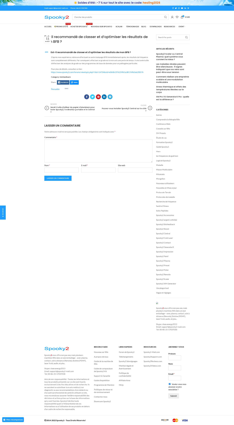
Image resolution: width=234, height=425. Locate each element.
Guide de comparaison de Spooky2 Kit (103, 369)
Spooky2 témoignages (128, 361)
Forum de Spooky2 (126, 352)
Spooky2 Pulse (162, 270)
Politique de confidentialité (125, 374)
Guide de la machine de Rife (103, 362)
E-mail (84, 165)
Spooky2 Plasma (163, 261)
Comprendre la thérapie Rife (168, 119)
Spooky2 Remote (163, 274)
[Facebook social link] (173, 8)
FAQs (121, 385)
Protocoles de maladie (165, 197)
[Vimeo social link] (188, 8)
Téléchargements (126, 357)
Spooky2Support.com (153, 357)
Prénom (172, 353)
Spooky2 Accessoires (165, 215)
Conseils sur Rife (163, 128)
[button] (98, 52)
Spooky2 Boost (162, 229)
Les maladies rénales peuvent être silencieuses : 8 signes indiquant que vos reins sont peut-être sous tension (170, 68)
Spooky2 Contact (163, 242)
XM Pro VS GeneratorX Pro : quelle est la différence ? (172, 98)
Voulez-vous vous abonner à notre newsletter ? (177, 387)
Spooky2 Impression (164, 251)
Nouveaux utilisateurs (165, 183)
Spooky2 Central (163, 233)
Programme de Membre (104, 385)
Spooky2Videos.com (152, 366)
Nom (47, 165)
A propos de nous (101, 357)
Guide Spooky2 (162, 147)
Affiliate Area (124, 380)
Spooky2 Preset (162, 265)
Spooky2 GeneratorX (165, 247)
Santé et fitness (162, 206)
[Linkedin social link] (185, 8)
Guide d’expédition (102, 380)
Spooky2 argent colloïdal (166, 220)
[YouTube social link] (182, 8)
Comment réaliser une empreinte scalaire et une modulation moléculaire (172, 79)
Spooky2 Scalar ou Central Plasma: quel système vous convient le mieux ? (169, 57)
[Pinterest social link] (98, 96)
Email (171, 374)
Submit (173, 396)
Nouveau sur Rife (101, 352)
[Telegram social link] (110, 96)
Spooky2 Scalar (162, 279)
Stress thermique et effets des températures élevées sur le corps (171, 89)
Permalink (55, 89)
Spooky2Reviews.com (153, 361)
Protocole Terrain (163, 192)
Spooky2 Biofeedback (165, 224)
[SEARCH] (165, 17)
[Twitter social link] (175, 8)
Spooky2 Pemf (162, 256)
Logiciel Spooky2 (163, 160)
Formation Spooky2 (164, 142)
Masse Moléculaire (164, 169)
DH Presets (161, 133)
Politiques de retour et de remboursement (103, 390)
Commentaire (50, 137)
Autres (159, 115)
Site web (121, 165)
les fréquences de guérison (167, 156)
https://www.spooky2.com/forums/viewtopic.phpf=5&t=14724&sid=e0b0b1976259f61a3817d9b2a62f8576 (97, 72)
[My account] (172, 17)
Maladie (159, 165)
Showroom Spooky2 (102, 401)
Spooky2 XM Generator (166, 283)
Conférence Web (163, 124)
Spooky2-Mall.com (152, 352)
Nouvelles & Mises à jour (166, 188)
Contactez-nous (100, 396)
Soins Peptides (162, 210)
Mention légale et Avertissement (126, 367)
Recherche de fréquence (166, 201)
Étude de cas (161, 138)
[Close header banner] (231, 3)
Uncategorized (162, 288)
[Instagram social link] (178, 8)
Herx (158, 151)
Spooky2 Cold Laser (164, 238)
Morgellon (160, 179)
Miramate (160, 174)
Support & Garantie (102, 376)
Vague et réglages (163, 293)
